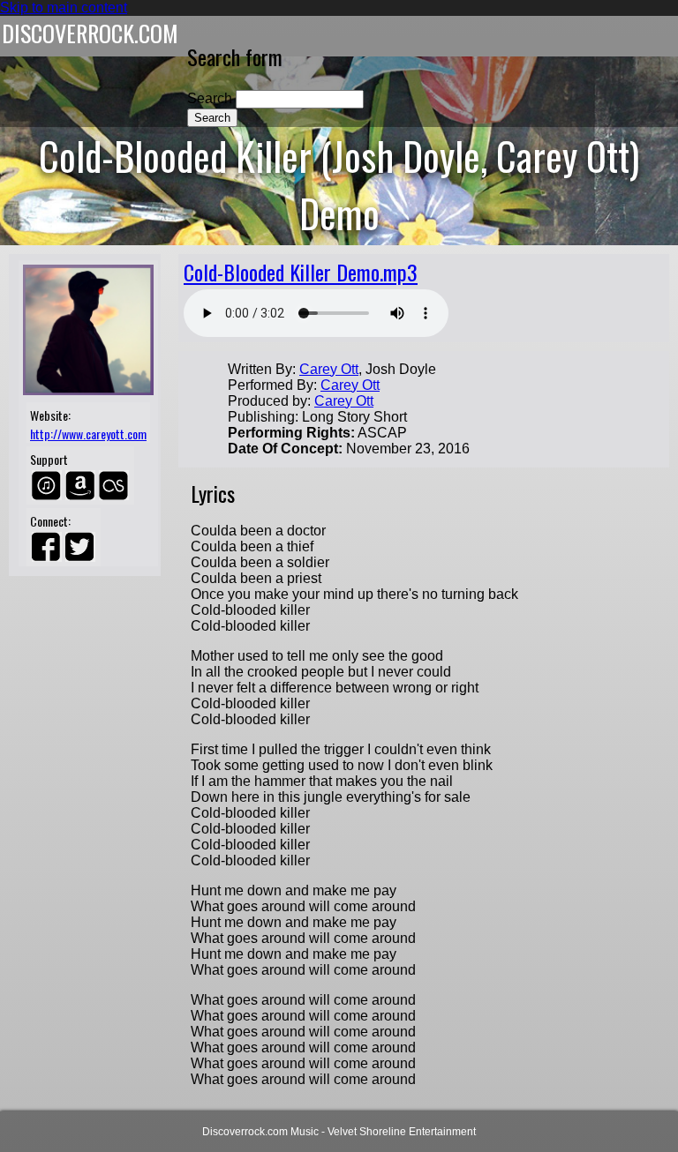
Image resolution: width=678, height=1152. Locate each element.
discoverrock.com (90, 33)
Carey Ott (328, 369)
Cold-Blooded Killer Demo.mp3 (301, 272)
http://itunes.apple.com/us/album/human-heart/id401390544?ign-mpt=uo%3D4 (47, 485)
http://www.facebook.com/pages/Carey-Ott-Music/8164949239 (47, 547)
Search (211, 98)
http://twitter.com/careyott (80, 547)
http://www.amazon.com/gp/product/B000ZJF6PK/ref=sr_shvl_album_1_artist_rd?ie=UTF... (80, 485)
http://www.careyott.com (88, 433)
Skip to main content (63, 7)
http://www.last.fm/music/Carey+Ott (114, 485)
